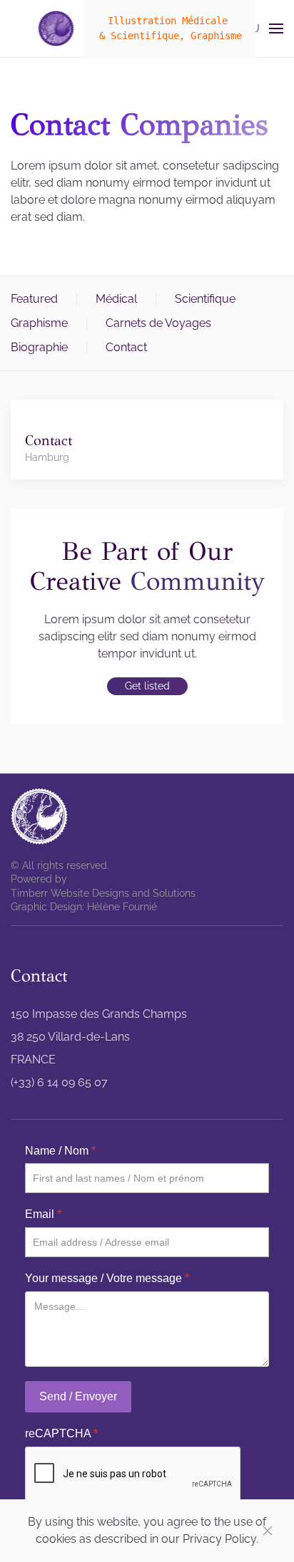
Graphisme (39, 323)
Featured (34, 299)
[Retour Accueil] (56, 28)
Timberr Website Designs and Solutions (103, 893)
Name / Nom (60, 1151)
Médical (116, 299)
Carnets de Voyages (158, 323)
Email (43, 1214)
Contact (126, 347)
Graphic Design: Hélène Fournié (84, 906)
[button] (256, 28)
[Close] (268, 1531)
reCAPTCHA (61, 1433)
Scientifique (205, 299)
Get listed (147, 686)
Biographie (39, 347)
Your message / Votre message (107, 1278)
